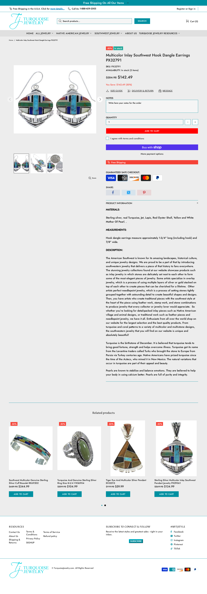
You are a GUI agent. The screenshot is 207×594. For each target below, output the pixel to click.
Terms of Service (51, 532)
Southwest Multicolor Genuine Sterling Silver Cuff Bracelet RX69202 (28, 481)
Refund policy (50, 536)
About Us (13, 536)
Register (181, 8)
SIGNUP (30, 542)
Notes (109, 98)
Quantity (111, 117)
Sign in (192, 8)
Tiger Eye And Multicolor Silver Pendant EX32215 (126, 481)
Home (11, 40)
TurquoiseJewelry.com (29, 21)
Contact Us (14, 532)
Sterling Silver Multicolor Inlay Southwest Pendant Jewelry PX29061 (175, 481)
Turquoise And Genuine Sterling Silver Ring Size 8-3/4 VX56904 (76, 481)
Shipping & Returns (14, 541)
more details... (57, 8)
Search (142, 20)
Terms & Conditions (31, 533)
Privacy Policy (33, 538)
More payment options (152, 153)
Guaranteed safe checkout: (123, 172)
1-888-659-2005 (88, 8)
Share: (110, 187)
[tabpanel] (128, 462)
